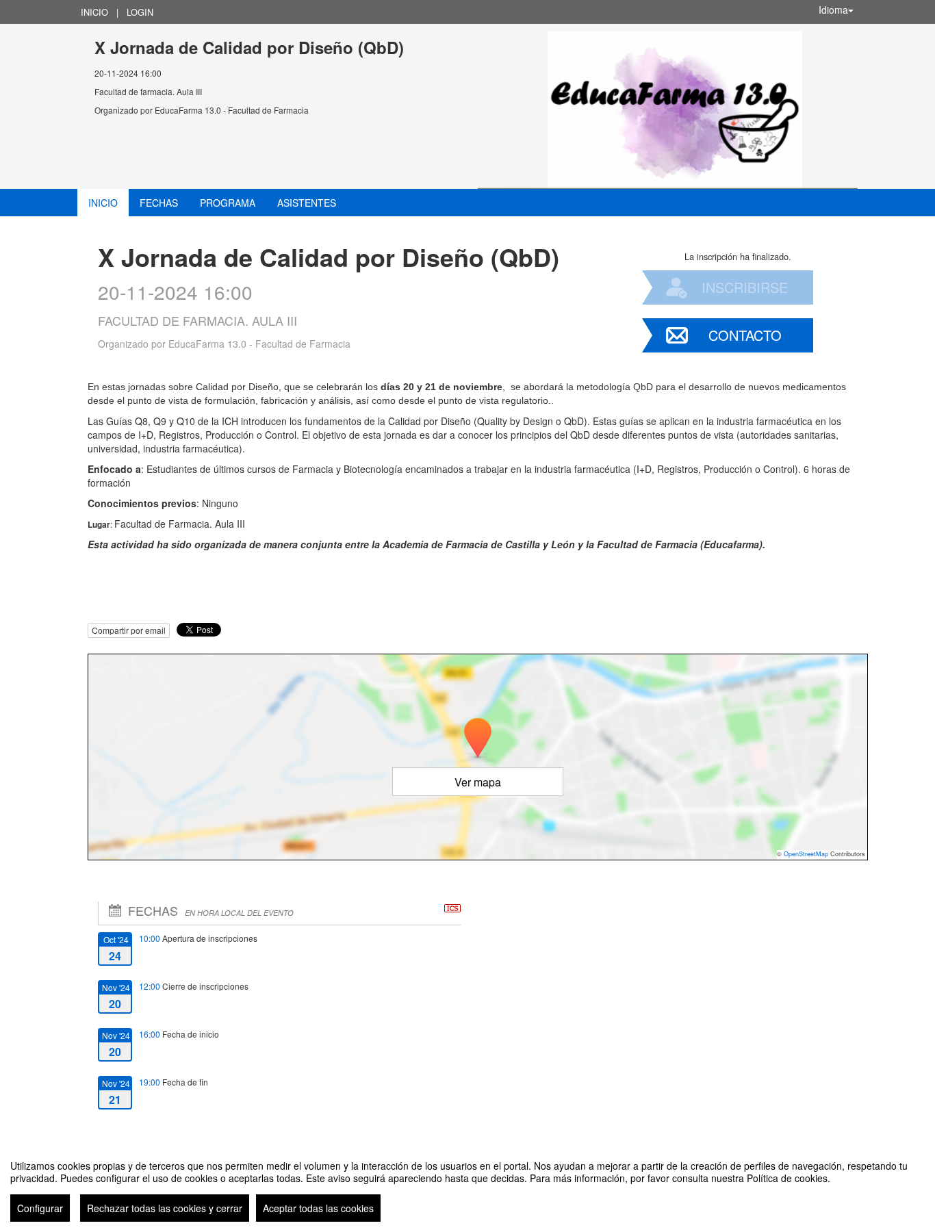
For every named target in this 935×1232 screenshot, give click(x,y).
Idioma (833, 9)
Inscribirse (745, 287)
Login (140, 11)
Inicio (94, 11)
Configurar (40, 1208)
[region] (467, 1185)
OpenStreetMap (806, 853)
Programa (227, 202)
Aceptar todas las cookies (318, 1208)
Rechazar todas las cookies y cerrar (164, 1208)
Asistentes (306, 202)
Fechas (159, 202)
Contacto (745, 335)
